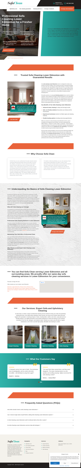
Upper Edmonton (15, 286)
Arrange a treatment (49, 8)
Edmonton (9, 286)
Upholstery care (13, 8)
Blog (26, 451)
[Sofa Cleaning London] (14, 3)
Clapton (26, 289)
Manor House (31, 289)
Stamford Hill (21, 289)
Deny (65, 463)
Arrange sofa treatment (67, 8)
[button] (78, 454)
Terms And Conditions (30, 449)
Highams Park (29, 288)
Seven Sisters (22, 288)
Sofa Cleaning (45, 449)
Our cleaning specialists (25, 8)
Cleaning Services (37, 8)
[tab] (38, 382)
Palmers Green (23, 286)
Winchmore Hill (10, 288)
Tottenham (16, 288)
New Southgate (14, 289)
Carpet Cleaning (46, 443)
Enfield (33, 288)
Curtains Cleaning (46, 445)
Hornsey (9, 289)
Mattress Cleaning (46, 447)
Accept (55, 463)
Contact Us (24, 230)
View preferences (74, 463)
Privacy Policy (62, 465)
